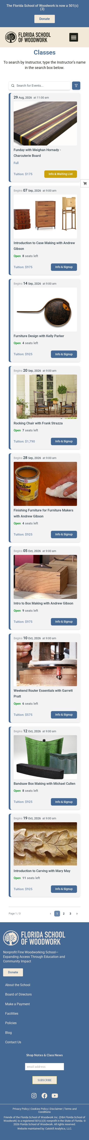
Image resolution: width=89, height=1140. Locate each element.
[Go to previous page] (50, 913)
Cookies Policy (39, 1108)
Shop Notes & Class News (44, 1055)
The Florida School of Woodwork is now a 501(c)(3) (42, 7)
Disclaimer (56, 1108)
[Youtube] (55, 1095)
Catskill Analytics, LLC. (58, 1128)
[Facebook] (44, 1095)
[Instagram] (34, 1095)
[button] (73, 37)
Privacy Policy (21, 1108)
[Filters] (76, 86)
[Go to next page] (77, 913)
